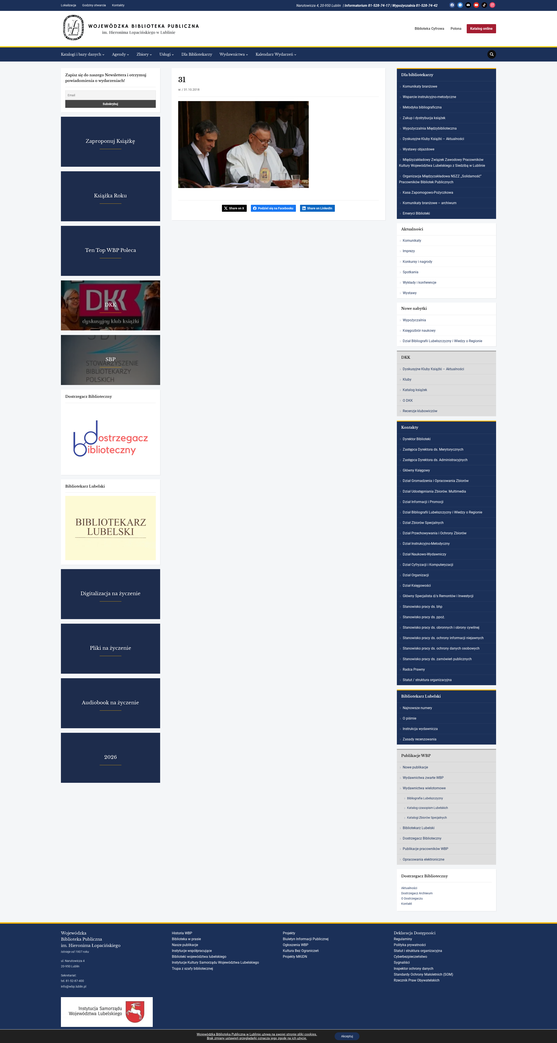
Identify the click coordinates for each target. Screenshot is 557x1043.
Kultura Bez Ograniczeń (301, 951)
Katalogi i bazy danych (81, 54)
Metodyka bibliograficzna (422, 107)
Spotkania (410, 272)
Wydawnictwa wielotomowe (424, 788)
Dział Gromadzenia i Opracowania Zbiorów (436, 481)
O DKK (408, 400)
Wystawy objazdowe (418, 149)
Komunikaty (412, 240)
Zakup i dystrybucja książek (424, 118)
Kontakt (406, 903)
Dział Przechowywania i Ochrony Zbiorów (434, 533)
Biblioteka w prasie (186, 939)
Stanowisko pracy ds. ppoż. (424, 617)
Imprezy (409, 251)
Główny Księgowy (416, 470)
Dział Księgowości (417, 585)
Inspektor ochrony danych (413, 968)
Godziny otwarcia (94, 5)
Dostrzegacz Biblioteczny (422, 838)
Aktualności (409, 888)
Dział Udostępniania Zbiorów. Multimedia (434, 491)
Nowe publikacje (415, 767)
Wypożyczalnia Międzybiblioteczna (430, 128)
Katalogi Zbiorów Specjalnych (427, 817)
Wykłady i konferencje (419, 282)
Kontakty (118, 5)
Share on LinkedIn (319, 208)
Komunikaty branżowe (420, 86)
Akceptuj (347, 1036)
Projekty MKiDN (295, 957)
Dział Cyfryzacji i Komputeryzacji (428, 565)
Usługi (165, 54)
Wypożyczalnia (414, 320)
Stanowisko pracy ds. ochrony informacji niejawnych (443, 638)
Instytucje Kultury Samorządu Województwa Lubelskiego (215, 962)
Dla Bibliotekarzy (196, 54)
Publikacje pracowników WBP (425, 849)
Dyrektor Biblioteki (417, 439)
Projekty (289, 933)
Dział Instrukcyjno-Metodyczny (426, 543)
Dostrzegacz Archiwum (417, 893)
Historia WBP (182, 933)
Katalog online (481, 29)
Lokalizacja (68, 5)
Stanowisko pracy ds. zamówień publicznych (437, 659)
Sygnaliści (402, 962)
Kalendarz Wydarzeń (274, 54)
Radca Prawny (414, 669)
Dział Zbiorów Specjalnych (423, 523)
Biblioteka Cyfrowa (429, 29)
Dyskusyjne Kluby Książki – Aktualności (433, 139)
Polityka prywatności (410, 945)
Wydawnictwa (232, 54)
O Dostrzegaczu (412, 898)
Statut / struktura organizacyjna (427, 680)
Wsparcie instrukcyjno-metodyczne (429, 97)
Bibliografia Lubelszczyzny (425, 798)
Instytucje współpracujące (192, 951)
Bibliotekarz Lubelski (419, 828)
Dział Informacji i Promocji (423, 502)
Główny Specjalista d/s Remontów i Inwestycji (438, 596)
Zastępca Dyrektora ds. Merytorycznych (433, 449)
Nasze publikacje (185, 945)
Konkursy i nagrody (417, 262)
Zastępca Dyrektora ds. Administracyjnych (435, 460)
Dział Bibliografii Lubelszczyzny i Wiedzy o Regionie (442, 341)
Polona (456, 29)
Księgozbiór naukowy (419, 330)
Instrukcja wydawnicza (420, 729)
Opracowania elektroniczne (423, 859)
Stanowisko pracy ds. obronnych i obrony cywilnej (441, 627)
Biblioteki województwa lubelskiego (199, 957)
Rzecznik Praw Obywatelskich (417, 980)
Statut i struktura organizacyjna (418, 951)
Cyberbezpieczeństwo (410, 957)
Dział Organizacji (416, 575)
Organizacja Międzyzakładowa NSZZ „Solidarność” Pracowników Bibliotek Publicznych (440, 179)
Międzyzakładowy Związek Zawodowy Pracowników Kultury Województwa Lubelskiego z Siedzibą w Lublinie (442, 163)
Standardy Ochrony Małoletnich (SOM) (423, 974)
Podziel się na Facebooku (275, 208)
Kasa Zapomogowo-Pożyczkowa (428, 192)
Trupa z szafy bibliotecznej (192, 968)
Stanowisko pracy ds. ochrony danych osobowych (441, 648)
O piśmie (409, 718)
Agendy (119, 54)
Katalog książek (415, 390)
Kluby (407, 379)
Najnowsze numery (417, 708)
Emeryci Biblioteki (416, 213)
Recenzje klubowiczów (420, 411)
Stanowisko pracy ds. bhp (422, 607)
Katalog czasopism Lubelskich (427, 808)
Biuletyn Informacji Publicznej (306, 939)
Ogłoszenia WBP (295, 945)
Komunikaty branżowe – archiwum (429, 203)
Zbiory (143, 54)
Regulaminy (403, 939)
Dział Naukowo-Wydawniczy (424, 554)
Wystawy (410, 293)
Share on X (236, 208)
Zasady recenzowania (419, 739)
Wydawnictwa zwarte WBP (423, 778)
